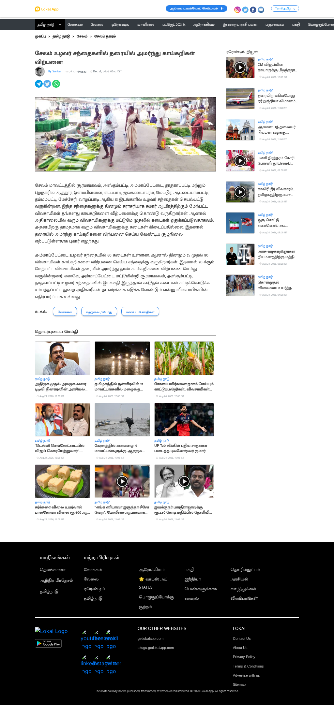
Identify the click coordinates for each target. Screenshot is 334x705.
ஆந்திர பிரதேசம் (56, 580)
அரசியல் (239, 579)
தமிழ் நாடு (46, 25)
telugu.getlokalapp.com (156, 648)
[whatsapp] (56, 87)
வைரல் (192, 598)
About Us (240, 648)
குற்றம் (145, 607)
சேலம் (82, 36)
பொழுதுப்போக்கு (156, 597)
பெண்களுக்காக (201, 589)
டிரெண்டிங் (94, 589)
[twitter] (47, 87)
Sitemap (239, 684)
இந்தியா (193, 579)
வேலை (91, 579)
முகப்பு (40, 36)
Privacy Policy (244, 657)
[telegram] (39, 87)
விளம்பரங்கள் (244, 598)
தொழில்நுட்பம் (245, 569)
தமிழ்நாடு (49, 591)
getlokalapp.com (150, 638)
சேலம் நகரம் (105, 36)
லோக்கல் (93, 569)
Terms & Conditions (248, 666)
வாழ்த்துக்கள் (243, 589)
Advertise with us (246, 675)
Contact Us (242, 638)
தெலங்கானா (53, 569)
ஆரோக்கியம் (151, 569)
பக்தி (189, 569)
